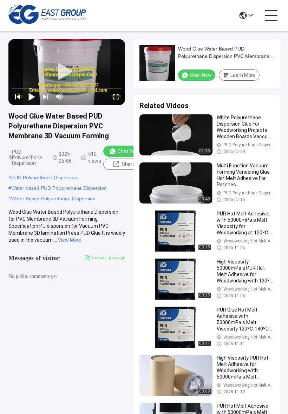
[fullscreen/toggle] (116, 96)
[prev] (18, 96)
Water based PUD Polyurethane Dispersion (59, 188)
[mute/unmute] (60, 96)
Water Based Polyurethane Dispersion (53, 198)
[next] (46, 96)
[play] (67, 72)
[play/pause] (32, 96)
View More (69, 240)
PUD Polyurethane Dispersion (44, 177)
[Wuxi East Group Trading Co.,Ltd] (47, 15)
